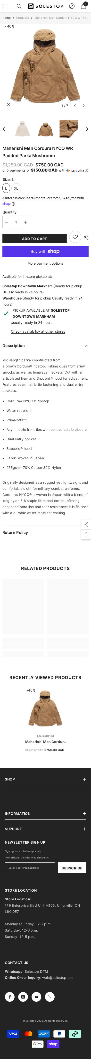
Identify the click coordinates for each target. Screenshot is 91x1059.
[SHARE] (85, 237)
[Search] (19, 6)
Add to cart (34, 239)
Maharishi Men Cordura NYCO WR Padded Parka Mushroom (45, 742)
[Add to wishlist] (75, 237)
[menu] (5, 6)
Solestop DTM (36, 971)
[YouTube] (36, 997)
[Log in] (71, 6)
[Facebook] (10, 997)
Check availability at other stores (38, 331)
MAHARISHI (45, 736)
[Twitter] (50, 997)
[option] (45, 67)
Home (6, 17)
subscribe (72, 868)
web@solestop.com (58, 977)
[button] (75, 105)
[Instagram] (23, 997)
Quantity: (10, 212)
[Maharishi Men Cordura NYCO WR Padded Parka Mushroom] (45, 709)
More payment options (45, 263)
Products (22, 17)
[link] (23, 646)
